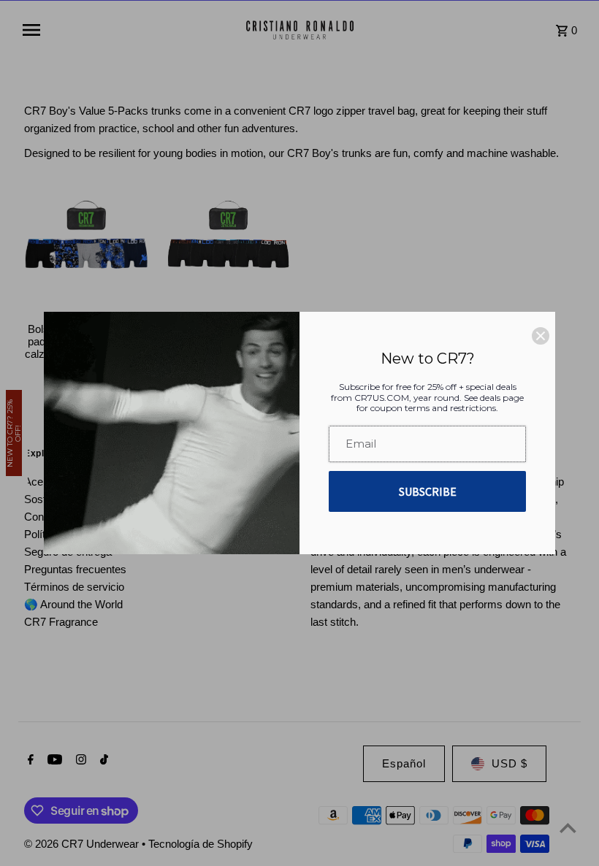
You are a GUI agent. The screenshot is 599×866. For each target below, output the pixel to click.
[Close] (540, 336)
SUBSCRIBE (428, 491)
